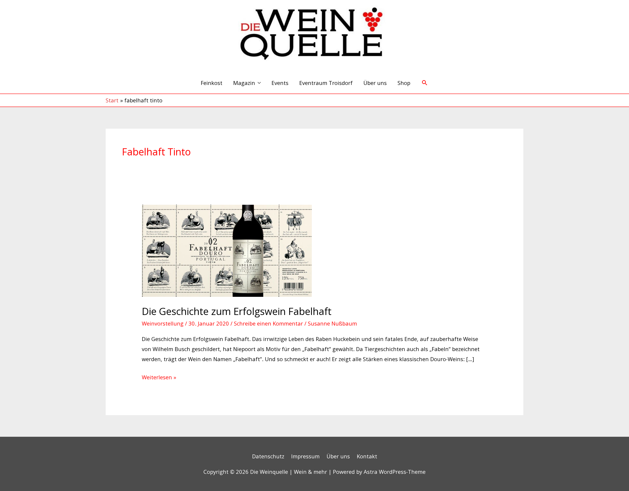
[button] (424, 82)
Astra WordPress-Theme (395, 471)
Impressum (305, 456)
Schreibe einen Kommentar (268, 323)
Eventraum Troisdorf (326, 82)
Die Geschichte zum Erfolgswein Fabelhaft (236, 311)
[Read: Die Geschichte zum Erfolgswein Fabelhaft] (227, 250)
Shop (404, 82)
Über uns (375, 82)
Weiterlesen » (159, 376)
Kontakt (367, 456)
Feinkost (211, 82)
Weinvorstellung (163, 323)
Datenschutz (268, 456)
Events (280, 82)
